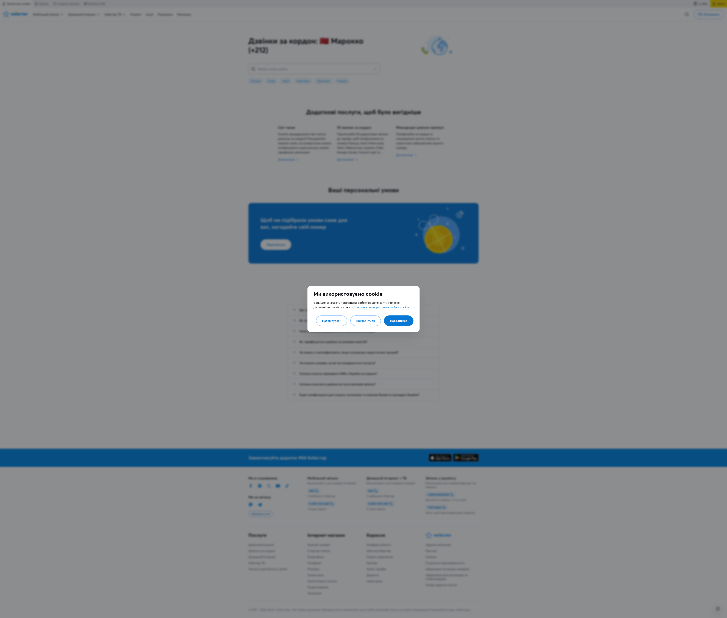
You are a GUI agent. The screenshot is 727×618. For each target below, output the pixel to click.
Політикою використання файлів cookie (381, 307)
